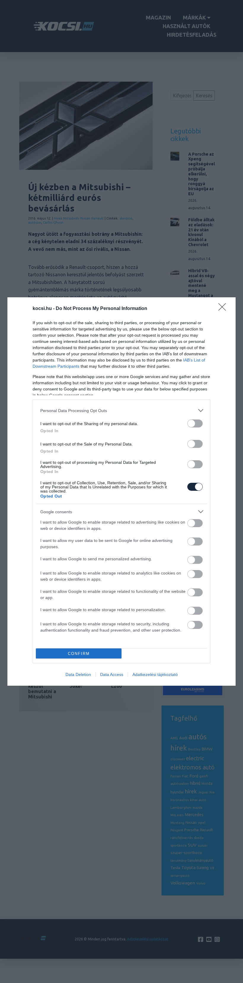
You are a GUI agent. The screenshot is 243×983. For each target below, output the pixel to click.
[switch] (195, 423)
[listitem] (121, 410)
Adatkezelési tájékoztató (155, 674)
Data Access (111, 674)
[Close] (224, 308)
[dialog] (121, 491)
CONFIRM (79, 653)
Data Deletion (78, 674)
